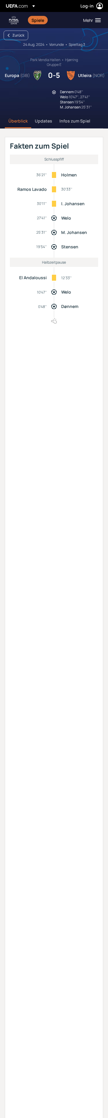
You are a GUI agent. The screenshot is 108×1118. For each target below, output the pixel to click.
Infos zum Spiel (74, 121)
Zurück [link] (18, 35)
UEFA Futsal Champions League (14, 20)
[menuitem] (52, 20)
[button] (90, 20)
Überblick (18, 121)
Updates (43, 121)
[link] (38, 20)
